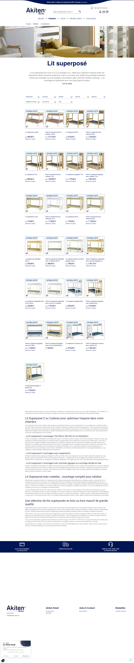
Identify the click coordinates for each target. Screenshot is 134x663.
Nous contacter (83, 611)
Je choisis (16, 656)
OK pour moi (26, 656)
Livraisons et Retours (120, 611)
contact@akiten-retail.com (13, 615)
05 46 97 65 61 (10, 613)
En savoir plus (84, 2)
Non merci (6, 656)
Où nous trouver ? (50, 611)
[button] (3, 660)
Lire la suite (67, 83)
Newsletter (48, 613)
